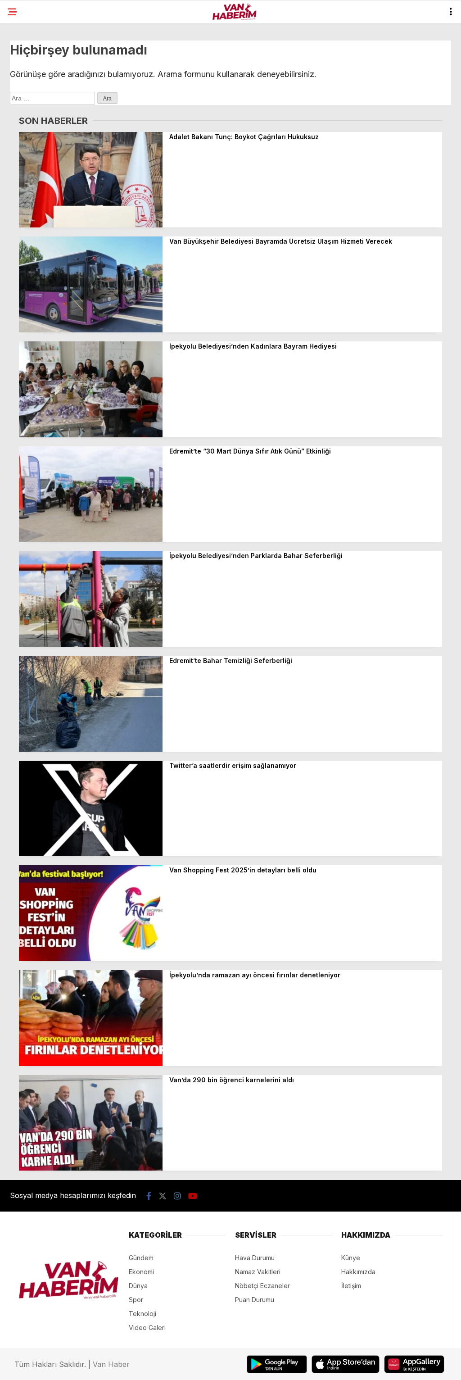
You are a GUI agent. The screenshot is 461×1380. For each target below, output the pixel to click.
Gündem (141, 1258)
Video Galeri (147, 1327)
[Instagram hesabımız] (177, 1196)
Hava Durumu (255, 1258)
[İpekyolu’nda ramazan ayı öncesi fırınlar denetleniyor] (91, 1063)
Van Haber (111, 1364)
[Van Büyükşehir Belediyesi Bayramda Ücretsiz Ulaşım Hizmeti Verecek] (91, 330)
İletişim (351, 1285)
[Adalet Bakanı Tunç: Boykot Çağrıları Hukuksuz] (91, 225)
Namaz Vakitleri (257, 1272)
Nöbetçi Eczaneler (262, 1285)
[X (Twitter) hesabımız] (162, 1196)
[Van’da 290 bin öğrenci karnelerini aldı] (91, 1168)
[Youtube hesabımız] (192, 1196)
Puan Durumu (254, 1299)
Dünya (138, 1285)
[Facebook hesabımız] (148, 1196)
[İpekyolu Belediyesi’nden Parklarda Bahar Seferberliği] (91, 644)
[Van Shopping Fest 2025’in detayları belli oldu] (91, 958)
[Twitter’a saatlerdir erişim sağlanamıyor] (91, 854)
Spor (136, 1299)
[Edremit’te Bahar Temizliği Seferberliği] (91, 749)
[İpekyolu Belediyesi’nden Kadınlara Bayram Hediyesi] (91, 435)
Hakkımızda (358, 1272)
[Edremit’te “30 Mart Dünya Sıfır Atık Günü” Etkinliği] (91, 539)
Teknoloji (142, 1313)
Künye (350, 1258)
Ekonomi (141, 1272)
